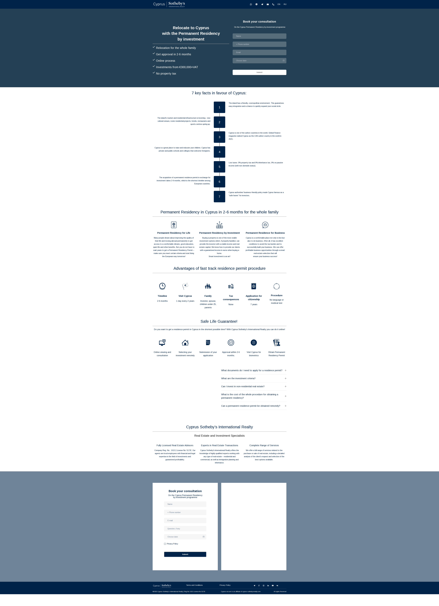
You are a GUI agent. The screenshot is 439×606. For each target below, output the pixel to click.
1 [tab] (211, 468)
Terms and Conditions (194, 589)
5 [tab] (224, 468)
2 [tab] (214, 468)
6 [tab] (228, 468)
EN (279, 4)
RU (285, 4)
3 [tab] (218, 468)
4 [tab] (221, 468)
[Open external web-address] (169, 4)
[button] (251, 4)
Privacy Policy (225, 589)
